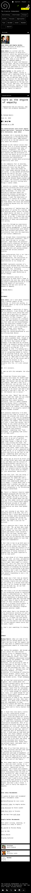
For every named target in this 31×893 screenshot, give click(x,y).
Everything (6, 15)
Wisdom (10, 23)
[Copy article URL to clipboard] (7, 121)
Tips (3, 23)
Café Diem (16, 814)
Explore (17, 2)
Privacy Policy (16, 886)
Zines (17, 23)
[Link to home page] (5, 5)
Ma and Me (4, 828)
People (24, 2)
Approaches (21, 19)
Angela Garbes (6, 71)
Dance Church (5, 834)
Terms (7, 886)
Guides (4, 19)
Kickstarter (18, 885)
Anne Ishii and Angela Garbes (11, 45)
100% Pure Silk (6, 811)
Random (23, 23)
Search (9, 27)
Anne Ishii (5, 51)
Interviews (16, 15)
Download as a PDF (7, 124)
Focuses (12, 19)
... (3, 27)
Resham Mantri (8, 115)
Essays (24, 15)
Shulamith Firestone (8, 494)
